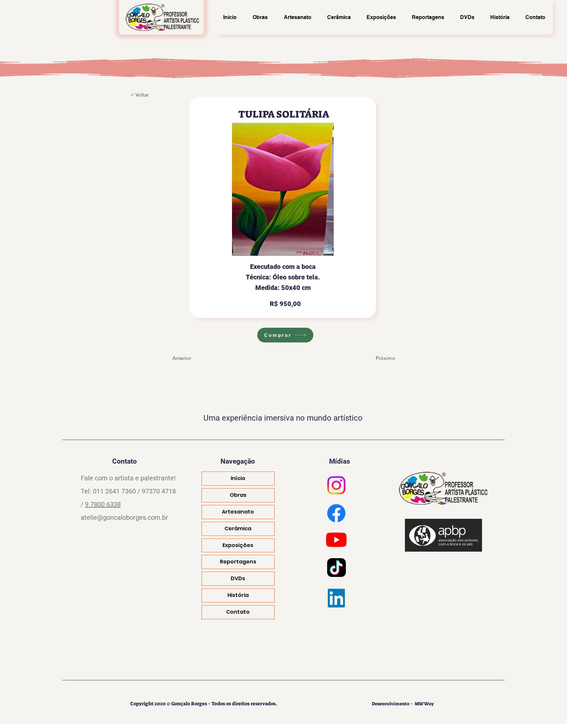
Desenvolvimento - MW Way (403, 704)
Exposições (237, 545)
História (238, 595)
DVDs (238, 578)
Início (238, 478)
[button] (152, 94)
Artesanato (238, 512)
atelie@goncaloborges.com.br (124, 517)
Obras (238, 495)
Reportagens (238, 561)
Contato (238, 612)
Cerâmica (237, 528)
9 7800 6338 (103, 504)
